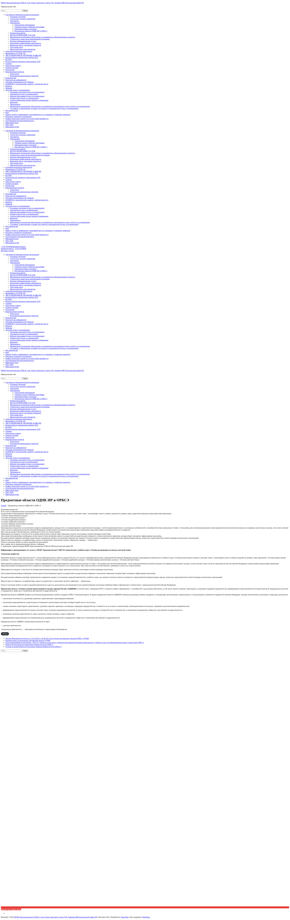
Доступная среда (16, 47)
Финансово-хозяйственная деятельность (25, 43)
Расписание (9, 70)
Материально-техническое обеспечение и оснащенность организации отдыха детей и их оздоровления (50, 106)
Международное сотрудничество (22, 49)
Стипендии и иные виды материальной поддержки (30, 39)
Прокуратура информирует (16, 80)
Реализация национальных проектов (24, 76)
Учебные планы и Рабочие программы (29, 27)
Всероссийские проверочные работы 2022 (21, 57)
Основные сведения (17, 17)
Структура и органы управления (22, 19)
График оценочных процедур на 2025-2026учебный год (26, 119)
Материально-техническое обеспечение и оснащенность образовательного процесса (42, 37)
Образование (15, 23)
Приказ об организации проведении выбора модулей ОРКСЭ (29, 645)
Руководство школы (17, 33)
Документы (14, 21)
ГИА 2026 (9, 125)
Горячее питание (11, 68)
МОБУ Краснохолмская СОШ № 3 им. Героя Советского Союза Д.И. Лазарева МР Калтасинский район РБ (42, 3)
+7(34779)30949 (7, 247)
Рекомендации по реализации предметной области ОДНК (27, 640)
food (7, 112)
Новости (8, 86)
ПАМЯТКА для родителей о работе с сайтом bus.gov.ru (26, 84)
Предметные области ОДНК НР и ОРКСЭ (30, 31)
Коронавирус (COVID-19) (15, 53)
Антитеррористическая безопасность (19, 121)
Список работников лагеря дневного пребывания (29, 100)
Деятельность (15, 104)
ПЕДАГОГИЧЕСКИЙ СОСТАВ (22, 35)
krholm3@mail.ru (19, 247)
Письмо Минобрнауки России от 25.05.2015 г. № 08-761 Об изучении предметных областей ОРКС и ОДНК (47, 638)
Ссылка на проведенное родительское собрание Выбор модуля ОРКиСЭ (33, 647)
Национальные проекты (14, 72)
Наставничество (11, 110)
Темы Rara (125, 917)
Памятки (8, 88)
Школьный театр (11, 123)
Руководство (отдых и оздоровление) (24, 98)
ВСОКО (8, 59)
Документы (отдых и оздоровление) (24, 94)
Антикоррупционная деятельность (18, 51)
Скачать (4, 633)
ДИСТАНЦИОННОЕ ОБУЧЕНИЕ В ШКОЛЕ (23, 55)
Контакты (14, 102)
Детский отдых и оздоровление (17, 90)
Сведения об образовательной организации (22, 15)
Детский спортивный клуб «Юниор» (19, 82)
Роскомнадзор (10, 78)
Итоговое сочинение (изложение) (18, 117)
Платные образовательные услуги (23, 41)
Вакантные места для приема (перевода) (25, 45)
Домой (3, 506)
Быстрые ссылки (7, 251)
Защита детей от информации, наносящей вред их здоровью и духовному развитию (37, 115)
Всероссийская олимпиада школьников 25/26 (22, 62)
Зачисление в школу (13, 66)
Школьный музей (12, 127)
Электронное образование (24, 25)
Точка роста (14, 74)
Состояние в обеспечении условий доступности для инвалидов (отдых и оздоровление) (44, 108)
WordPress (146, 917)
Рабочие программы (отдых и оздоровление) (27, 96)
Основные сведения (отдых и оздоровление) (27, 92)
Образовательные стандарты (25, 29)
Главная (8, 64)
